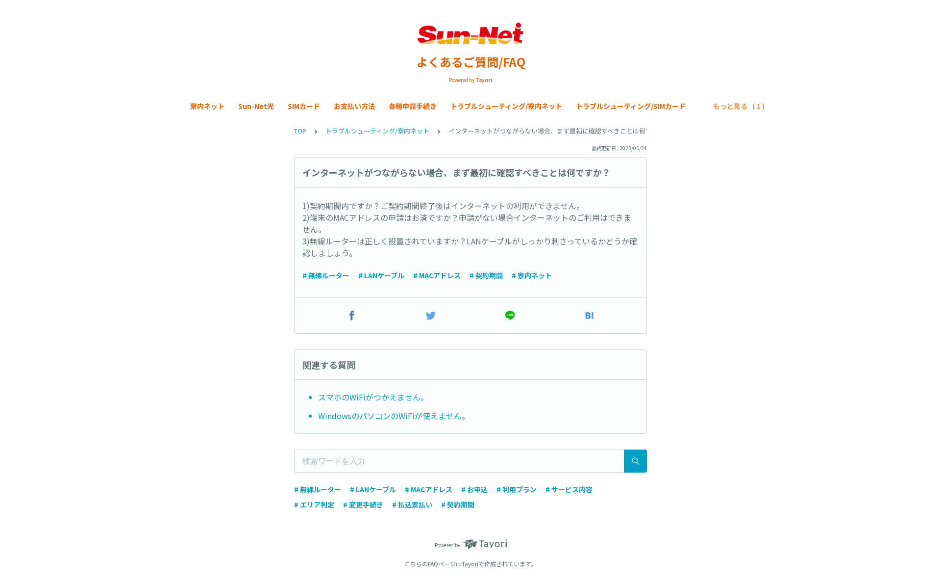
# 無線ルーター (325, 275)
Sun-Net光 (256, 106)
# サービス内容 (569, 489)
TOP (300, 130)
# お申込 (474, 489)
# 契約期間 (486, 275)
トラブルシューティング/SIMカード (631, 106)
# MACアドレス (437, 275)
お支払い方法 (354, 106)
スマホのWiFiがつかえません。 (373, 397)
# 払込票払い (412, 504)
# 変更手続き (363, 504)
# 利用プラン (516, 489)
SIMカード (304, 106)
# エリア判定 (314, 504)
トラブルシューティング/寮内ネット (506, 106)
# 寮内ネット (532, 275)
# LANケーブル (381, 275)
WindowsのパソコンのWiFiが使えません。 (394, 416)
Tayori (470, 563)
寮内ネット (207, 106)
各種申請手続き (413, 106)
